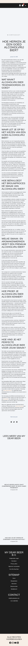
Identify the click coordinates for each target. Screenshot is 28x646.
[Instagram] (13, 643)
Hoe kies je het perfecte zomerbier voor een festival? (14, 538)
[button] (25, 5)
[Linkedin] (18, 643)
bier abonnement (7, 390)
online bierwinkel (19, 406)
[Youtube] (15, 643)
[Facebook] (10, 643)
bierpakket (6, 399)
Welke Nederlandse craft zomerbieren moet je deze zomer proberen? (14, 486)
